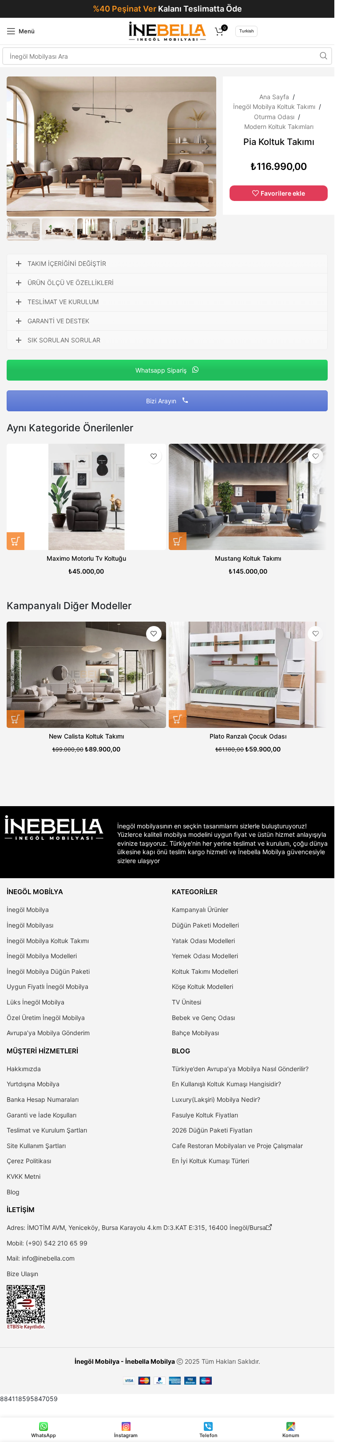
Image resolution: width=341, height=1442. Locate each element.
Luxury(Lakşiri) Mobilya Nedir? (216, 1099)
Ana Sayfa (274, 96)
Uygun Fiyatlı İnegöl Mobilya (47, 986)
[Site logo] (167, 30)
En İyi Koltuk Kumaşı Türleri (210, 1161)
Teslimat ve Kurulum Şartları (47, 1130)
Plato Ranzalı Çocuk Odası (248, 736)
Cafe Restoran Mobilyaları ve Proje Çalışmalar (237, 1145)
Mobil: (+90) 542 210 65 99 (47, 1243)
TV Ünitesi (186, 1002)
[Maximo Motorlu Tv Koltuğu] (86, 497)
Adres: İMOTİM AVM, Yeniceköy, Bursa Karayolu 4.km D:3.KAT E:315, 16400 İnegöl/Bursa (139, 1227)
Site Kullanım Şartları (36, 1145)
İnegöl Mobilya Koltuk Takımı (274, 106)
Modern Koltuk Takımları (278, 126)
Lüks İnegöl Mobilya (35, 1002)
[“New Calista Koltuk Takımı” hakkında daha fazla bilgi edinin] (15, 719)
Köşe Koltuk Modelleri (202, 986)
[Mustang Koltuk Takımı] (248, 497)
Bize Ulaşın (22, 1273)
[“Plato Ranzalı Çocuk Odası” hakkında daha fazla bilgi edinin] (177, 719)
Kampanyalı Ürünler (200, 909)
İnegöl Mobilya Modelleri (42, 956)
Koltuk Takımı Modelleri (205, 971)
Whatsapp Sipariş (161, 370)
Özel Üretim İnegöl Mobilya (46, 1017)
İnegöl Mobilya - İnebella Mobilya (125, 1361)
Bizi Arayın (162, 401)
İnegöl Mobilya (28, 909)
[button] (15, 146)
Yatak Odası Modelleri (203, 940)
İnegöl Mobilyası (30, 925)
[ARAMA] (323, 56)
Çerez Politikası (29, 1161)
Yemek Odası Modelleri (205, 956)
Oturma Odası (274, 117)
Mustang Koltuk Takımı (248, 558)
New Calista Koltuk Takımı (86, 736)
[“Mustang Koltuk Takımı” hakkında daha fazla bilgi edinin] (177, 541)
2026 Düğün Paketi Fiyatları (212, 1130)
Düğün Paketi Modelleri (205, 925)
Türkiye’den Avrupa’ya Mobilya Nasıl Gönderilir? (240, 1068)
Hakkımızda (24, 1068)
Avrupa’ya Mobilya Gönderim (48, 1032)
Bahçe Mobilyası (195, 1032)
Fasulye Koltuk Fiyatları (205, 1115)
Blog (13, 1192)
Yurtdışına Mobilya (33, 1084)
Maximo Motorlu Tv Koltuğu (86, 558)
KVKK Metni (23, 1176)
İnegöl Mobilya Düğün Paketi (48, 971)
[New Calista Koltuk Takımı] (86, 675)
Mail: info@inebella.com (41, 1258)
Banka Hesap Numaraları (43, 1099)
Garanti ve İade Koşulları (41, 1115)
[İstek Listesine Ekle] (154, 456)
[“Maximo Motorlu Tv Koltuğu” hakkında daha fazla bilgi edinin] (15, 541)
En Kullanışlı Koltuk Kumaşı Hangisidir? (226, 1084)
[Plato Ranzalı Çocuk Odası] (248, 675)
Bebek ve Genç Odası (203, 1017)
